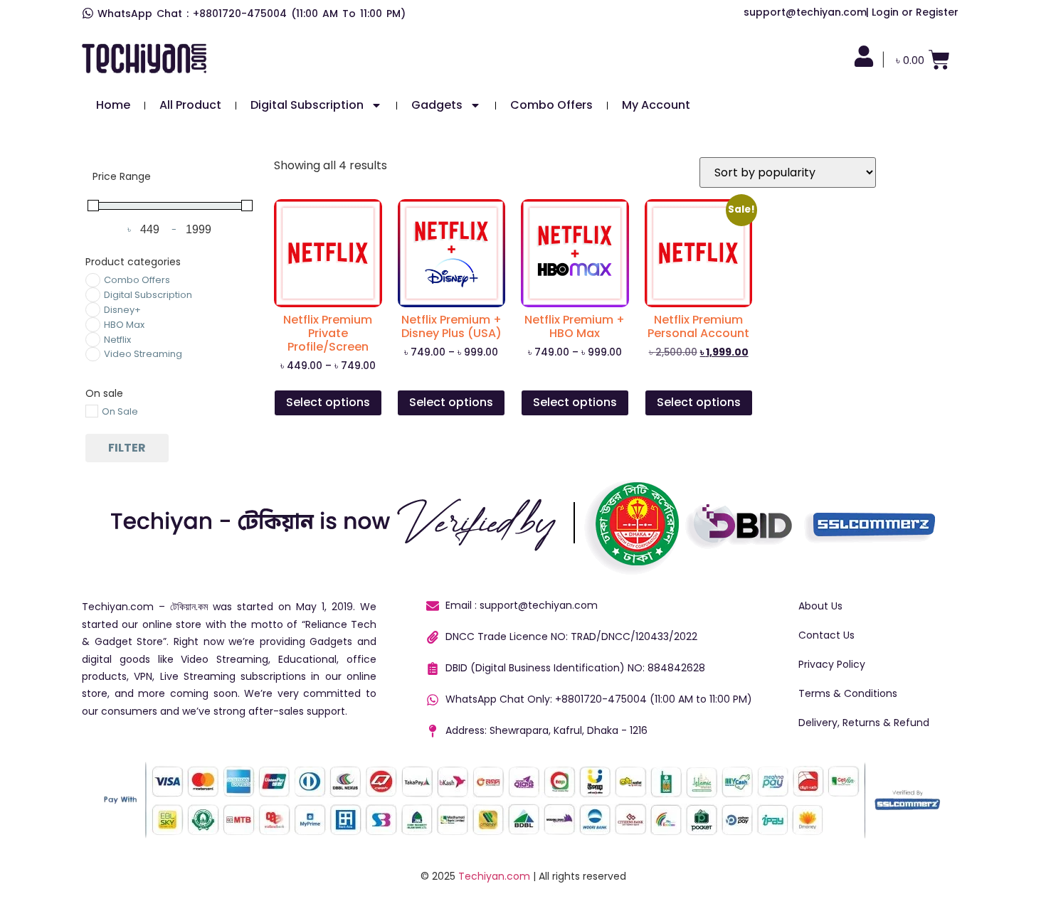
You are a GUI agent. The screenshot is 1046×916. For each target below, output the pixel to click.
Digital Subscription (307, 105)
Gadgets (437, 105)
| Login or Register (912, 12)
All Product (190, 105)
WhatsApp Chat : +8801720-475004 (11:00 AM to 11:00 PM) (251, 13)
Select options (328, 402)
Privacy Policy (831, 664)
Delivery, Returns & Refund (863, 722)
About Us (820, 606)
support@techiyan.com (805, 12)
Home (113, 105)
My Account (656, 105)
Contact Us (826, 635)
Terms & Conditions (847, 693)
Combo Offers (551, 105)
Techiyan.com (494, 876)
